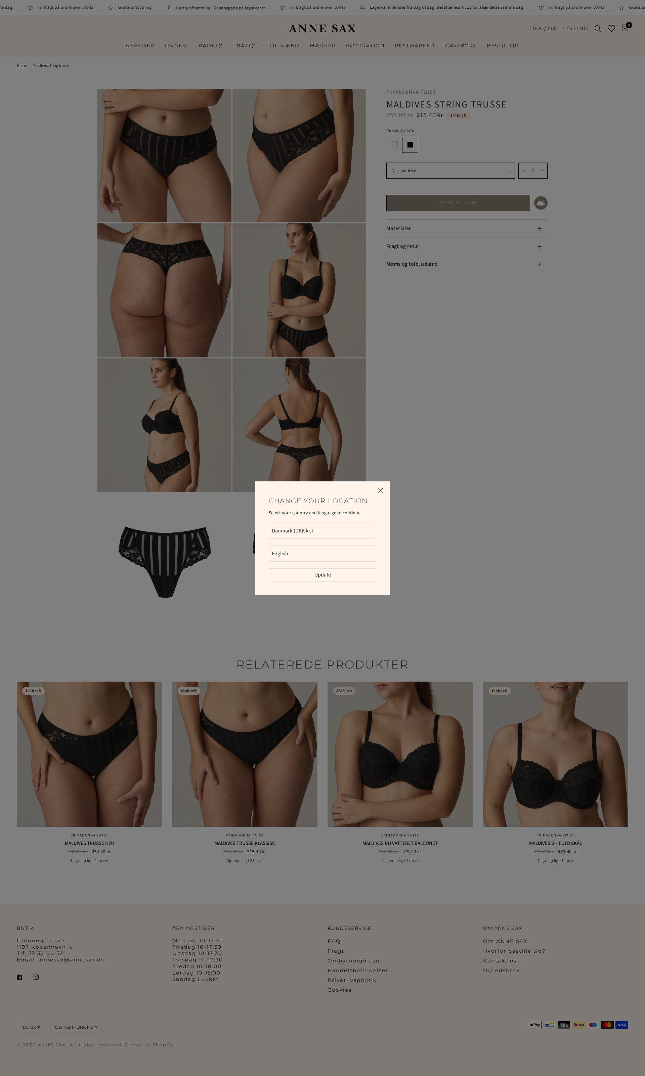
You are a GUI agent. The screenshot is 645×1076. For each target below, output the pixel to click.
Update (322, 574)
